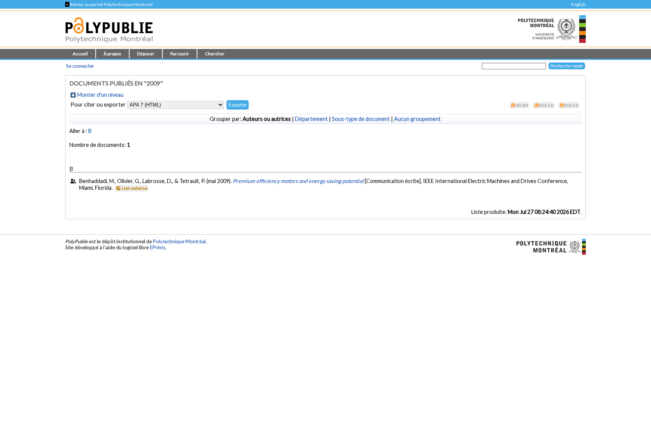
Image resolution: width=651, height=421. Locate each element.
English (578, 4)
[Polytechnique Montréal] (548, 246)
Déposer (145, 53)
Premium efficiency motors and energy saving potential (298, 181)
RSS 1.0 (546, 105)
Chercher (215, 53)
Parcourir (179, 53)
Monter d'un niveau (100, 95)
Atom (522, 105)
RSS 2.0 (571, 105)
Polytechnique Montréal (179, 241)
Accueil (80, 53)
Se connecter (80, 66)
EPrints (157, 247)
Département (311, 119)
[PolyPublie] (109, 44)
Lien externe (134, 188)
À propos (112, 53)
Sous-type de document (361, 119)
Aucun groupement (417, 119)
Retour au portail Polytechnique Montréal (109, 4)
